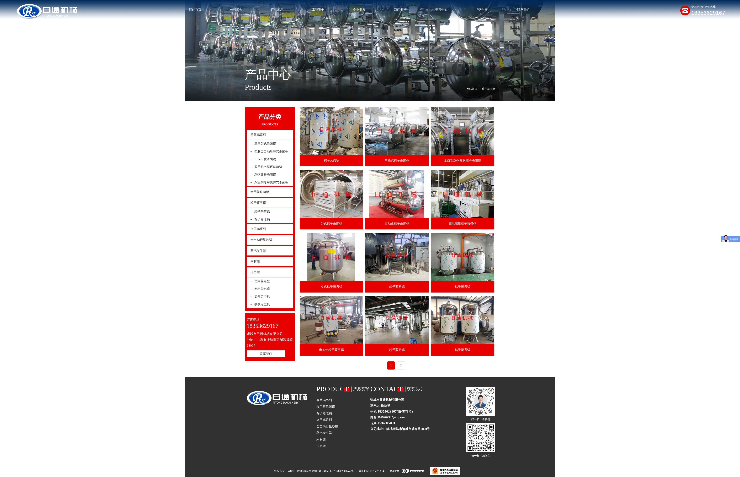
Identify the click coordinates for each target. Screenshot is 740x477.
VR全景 (482, 9)
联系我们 (523, 9)
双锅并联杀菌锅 (265, 174)
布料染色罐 (262, 288)
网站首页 (195, 9)
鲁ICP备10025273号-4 (371, 471)
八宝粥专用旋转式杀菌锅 (271, 182)
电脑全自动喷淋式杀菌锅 (271, 151)
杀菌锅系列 (258, 134)
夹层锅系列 (258, 229)
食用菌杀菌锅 (260, 192)
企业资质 (359, 9)
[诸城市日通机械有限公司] (47, 11)
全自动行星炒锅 (261, 239)
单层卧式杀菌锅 (265, 143)
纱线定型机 (262, 304)
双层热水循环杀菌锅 (268, 166)
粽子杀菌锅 (262, 211)
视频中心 (441, 9)
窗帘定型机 (262, 296)
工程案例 (318, 9)
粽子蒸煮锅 (258, 202)
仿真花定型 (262, 281)
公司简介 (236, 9)
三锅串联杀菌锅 (265, 159)
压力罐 (255, 272)
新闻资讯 (400, 9)
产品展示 (277, 9)
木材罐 (255, 261)
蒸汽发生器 (258, 250)
